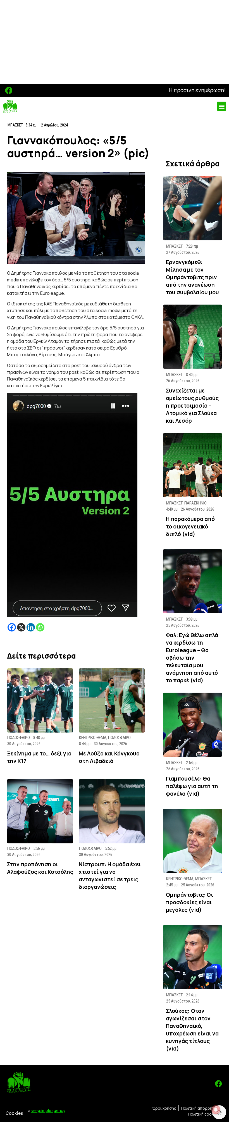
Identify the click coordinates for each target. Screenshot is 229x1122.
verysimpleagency (48, 1110)
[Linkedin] (31, 627)
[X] (21, 627)
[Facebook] (9, 90)
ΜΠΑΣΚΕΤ (15, 125)
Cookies (14, 1113)
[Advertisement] (114, 42)
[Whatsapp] (40, 627)
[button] (221, 106)
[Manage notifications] (215, 1109)
